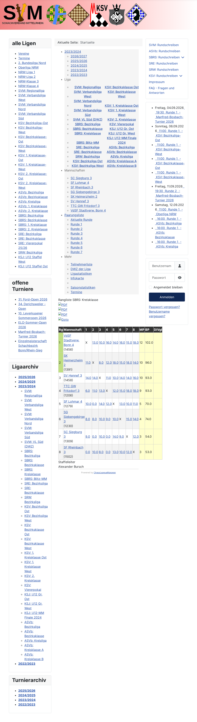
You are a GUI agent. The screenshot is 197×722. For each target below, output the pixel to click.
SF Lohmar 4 (80, 183)
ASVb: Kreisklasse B (121, 166)
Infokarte (77, 278)
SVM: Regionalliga (87, 87)
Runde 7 (76, 252)
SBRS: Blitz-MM (87, 142)
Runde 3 (77, 233)
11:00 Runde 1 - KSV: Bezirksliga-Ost (169, 135)
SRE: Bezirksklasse (88, 152)
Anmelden (167, 297)
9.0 (108, 419)
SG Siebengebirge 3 (85, 192)
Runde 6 (77, 247)
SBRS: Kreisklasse (87, 133)
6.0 (87, 391)
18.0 (136, 342)
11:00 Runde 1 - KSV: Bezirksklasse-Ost (169, 163)
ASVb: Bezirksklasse (122, 152)
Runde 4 (77, 238)
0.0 (94, 404)
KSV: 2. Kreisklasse (122, 119)
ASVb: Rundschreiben (164, 51)
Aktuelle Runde (81, 220)
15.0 (129, 342)
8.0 (101, 362)
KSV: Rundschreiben (163, 76)
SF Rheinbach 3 (82, 187)
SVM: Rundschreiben (164, 45)
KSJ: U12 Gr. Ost (122, 129)
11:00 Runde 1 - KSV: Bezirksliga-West (168, 149)
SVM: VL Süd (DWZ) (87, 119)
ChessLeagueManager (105, 472)
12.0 (109, 362)
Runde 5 (77, 243)
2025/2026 (79, 61)
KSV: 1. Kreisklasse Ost (122, 105)
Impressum (157, 82)
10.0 (102, 342)
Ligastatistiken (81, 273)
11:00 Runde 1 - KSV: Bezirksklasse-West (169, 177)
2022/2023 (79, 75)
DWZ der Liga (81, 269)
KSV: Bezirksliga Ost (88, 161)
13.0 (95, 342)
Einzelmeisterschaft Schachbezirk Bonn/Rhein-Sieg (32, 345)
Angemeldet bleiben (168, 287)
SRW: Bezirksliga (87, 156)
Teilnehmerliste (81, 264)
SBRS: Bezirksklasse (88, 129)
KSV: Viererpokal (121, 124)
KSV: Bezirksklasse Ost (122, 87)
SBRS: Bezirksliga (87, 124)
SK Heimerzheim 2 (84, 196)
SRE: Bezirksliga (87, 147)
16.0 (109, 342)
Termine (76, 292)
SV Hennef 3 (80, 201)
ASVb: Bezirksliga (122, 147)
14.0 (115, 342)
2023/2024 (72, 52)
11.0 (88, 362)
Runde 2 (77, 229)
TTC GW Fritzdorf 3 (85, 206)
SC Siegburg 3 (81, 178)
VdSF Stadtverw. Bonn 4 (88, 210)
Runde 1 (76, 224)
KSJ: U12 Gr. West (122, 133)
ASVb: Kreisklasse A (122, 161)
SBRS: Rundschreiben (164, 57)
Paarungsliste (74, 215)
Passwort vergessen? (164, 307)
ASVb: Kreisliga (121, 156)
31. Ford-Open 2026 (32, 299)
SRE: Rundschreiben (163, 63)
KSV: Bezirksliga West (88, 166)
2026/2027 (79, 56)
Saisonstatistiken (83, 287)
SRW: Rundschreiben (164, 69)
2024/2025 (79, 65)
